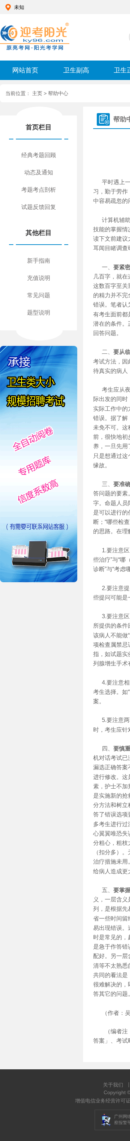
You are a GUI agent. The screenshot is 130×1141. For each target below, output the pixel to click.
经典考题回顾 (38, 155)
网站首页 (25, 70)
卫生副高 (76, 70)
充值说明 (38, 278)
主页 (38, 93)
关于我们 (113, 1084)
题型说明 (38, 312)
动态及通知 (38, 172)
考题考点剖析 (38, 190)
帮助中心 (58, 93)
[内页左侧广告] (38, 464)
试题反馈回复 (38, 207)
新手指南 (38, 261)
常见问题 (38, 295)
